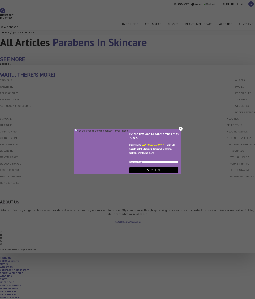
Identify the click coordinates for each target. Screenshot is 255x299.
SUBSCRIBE (153, 170)
